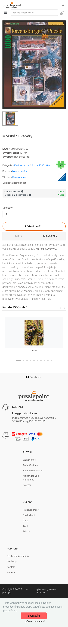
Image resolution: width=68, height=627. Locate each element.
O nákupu (12, 561)
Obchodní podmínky (18, 556)
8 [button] (44, 360)
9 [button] (48, 360)
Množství (8, 207)
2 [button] (23, 360)
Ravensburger (31, 509)
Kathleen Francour (33, 470)
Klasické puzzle (21, 165)
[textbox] (34, 12)
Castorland (29, 515)
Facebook (35, 377)
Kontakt (11, 566)
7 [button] (41, 360)
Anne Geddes (30, 465)
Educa (26, 531)
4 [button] (30, 360)
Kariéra (11, 572)
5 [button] (34, 360)
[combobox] (34, 12)
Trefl (25, 526)
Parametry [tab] (50, 236)
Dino (25, 520)
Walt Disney (29, 459)
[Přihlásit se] (63, 4)
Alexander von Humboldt (31, 477)
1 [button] (18, 360)
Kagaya (27, 484)
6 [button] (37, 360)
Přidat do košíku (34, 226)
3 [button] (27, 360)
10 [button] (51, 360)
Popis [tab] (18, 236)
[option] (34, 64)
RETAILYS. (41, 592)
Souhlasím (34, 615)
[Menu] (5, 12)
